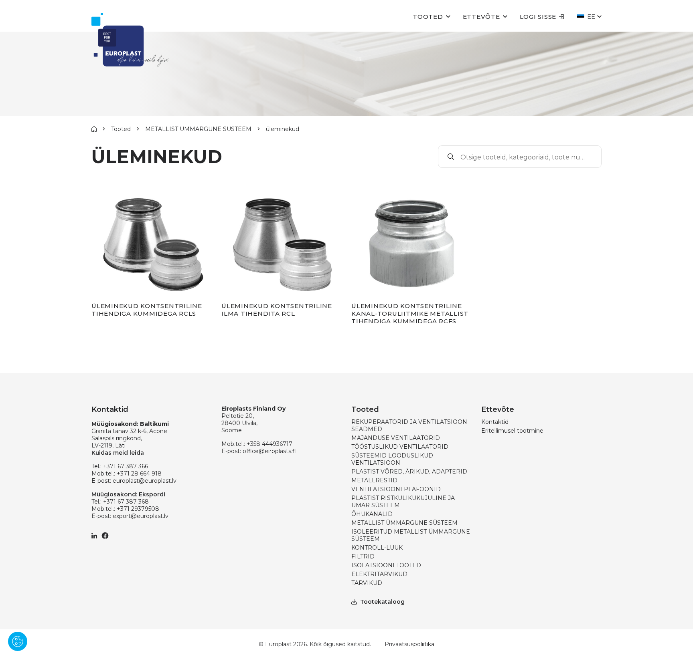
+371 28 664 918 (139, 473)
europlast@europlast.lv (144, 480)
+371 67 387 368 (126, 501)
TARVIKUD (366, 582)
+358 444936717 (269, 443)
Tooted (428, 16)
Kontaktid (495, 421)
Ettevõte (481, 16)
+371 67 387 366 (125, 466)
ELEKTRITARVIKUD (379, 574)
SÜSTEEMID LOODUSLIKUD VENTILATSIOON (392, 459)
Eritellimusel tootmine (512, 430)
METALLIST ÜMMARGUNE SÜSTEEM (198, 129)
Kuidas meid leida (117, 452)
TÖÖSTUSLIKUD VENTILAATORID (399, 446)
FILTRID (363, 556)
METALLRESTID (374, 480)
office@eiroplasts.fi (269, 451)
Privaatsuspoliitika (409, 644)
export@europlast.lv (140, 516)
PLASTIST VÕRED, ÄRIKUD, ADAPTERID (409, 471)
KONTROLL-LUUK (377, 547)
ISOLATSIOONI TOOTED (386, 565)
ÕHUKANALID (372, 514)
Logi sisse (538, 16)
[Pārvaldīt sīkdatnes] (17, 641)
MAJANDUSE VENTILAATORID (395, 437)
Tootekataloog (382, 601)
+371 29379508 (138, 508)
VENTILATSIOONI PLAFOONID (396, 489)
